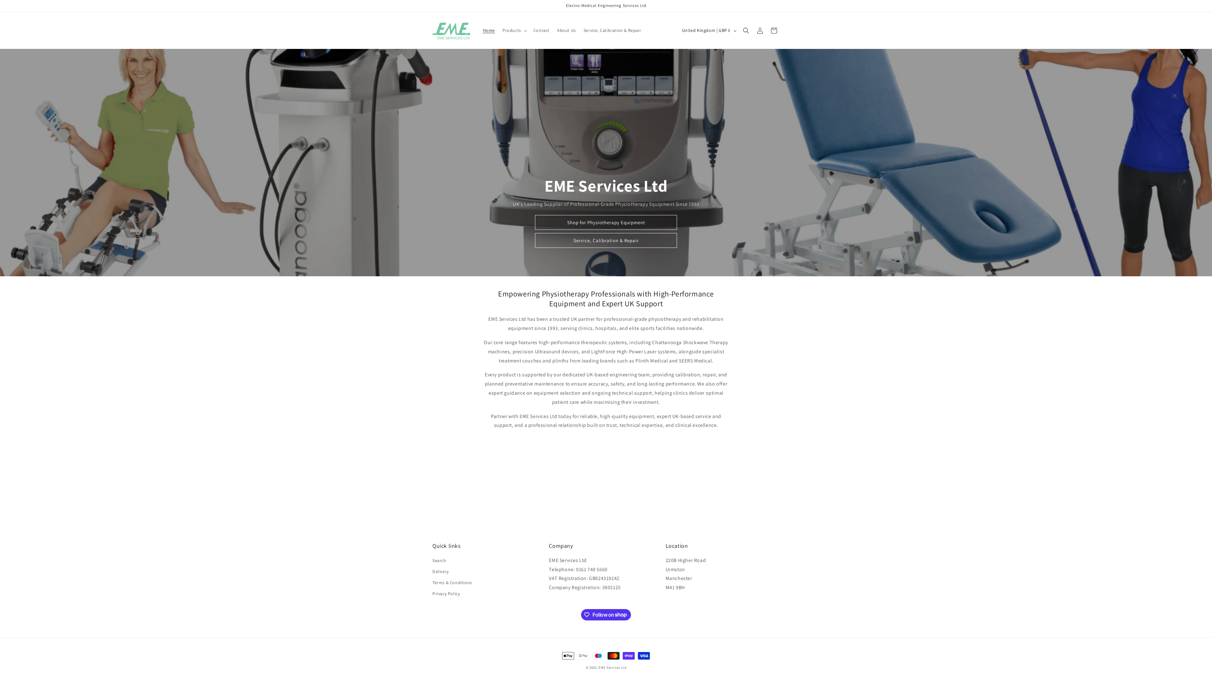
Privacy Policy (446, 593)
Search (439, 560)
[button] (514, 30)
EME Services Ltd (612, 667)
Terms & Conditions (452, 582)
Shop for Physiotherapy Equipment (606, 222)
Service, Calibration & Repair (606, 240)
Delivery (440, 571)
